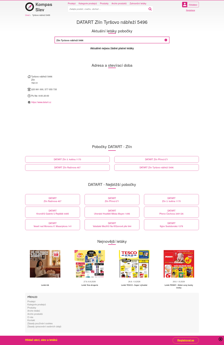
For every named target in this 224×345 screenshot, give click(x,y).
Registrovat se (185, 340)
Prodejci (72, 3)
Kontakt (31, 320)
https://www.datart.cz (41, 102)
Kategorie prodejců (88, 3)
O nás (30, 317)
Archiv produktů (119, 3)
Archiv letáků (33, 310)
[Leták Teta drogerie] (90, 264)
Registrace (190, 10)
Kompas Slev (44, 7)
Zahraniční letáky (138, 3)
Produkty (104, 3)
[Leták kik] (45, 264)
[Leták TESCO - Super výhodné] (134, 264)
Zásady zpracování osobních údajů (44, 326)
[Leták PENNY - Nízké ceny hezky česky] (179, 264)
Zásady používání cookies (40, 323)
